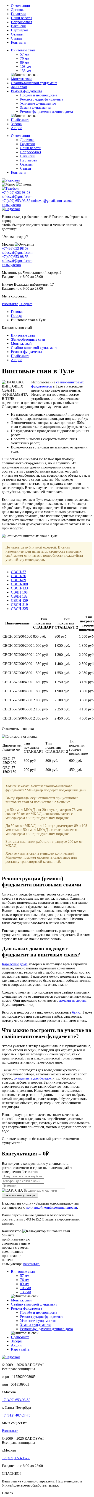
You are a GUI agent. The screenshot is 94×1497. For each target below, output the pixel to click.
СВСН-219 (19, 604)
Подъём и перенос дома (38, 95)
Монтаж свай (21, 79)
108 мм (25, 66)
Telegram (25, 304)
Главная (17, 312)
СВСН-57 (18, 572)
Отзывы (17, 34)
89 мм (24, 62)
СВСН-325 (19, 609)
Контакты (18, 42)
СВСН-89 (18, 580)
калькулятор (11, 205)
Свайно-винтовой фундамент (34, 83)
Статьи (16, 38)
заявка (68, 201)
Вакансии (18, 26)
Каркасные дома (14, 964)
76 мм (24, 58)
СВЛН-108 (19, 592)
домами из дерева (72, 1000)
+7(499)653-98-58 (15, 248)
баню (76, 1012)
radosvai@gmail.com (17, 197)
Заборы (16, 124)
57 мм (24, 54)
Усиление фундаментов (38, 103)
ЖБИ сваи (19, 87)
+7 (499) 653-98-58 (16, 192)
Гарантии (18, 14)
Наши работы (21, 18)
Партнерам (19, 30)
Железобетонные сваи (28, 339)
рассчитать (31, 1264)
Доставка (18, 10)
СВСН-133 (19, 588)
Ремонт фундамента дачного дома (46, 111)
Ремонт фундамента (26, 91)
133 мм (25, 71)
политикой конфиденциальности (51, 1207)
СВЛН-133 (19, 596)
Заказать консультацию (20, 1195)
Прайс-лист (20, 120)
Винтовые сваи (23, 50)
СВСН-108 (19, 584)
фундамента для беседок (33, 1078)
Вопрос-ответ (21, 22)
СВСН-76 (18, 576)
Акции (16, 128)
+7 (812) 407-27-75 (16, 1415)
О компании (20, 6)
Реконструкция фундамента (41, 99)
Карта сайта (20, 1349)
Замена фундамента (35, 107)
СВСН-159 (19, 600)
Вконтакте (10, 304)
